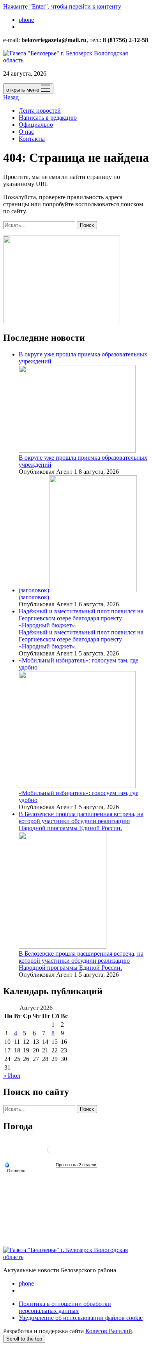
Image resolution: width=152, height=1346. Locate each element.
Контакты (32, 138)
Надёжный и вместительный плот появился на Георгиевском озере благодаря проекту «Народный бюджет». (81, 618)
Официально (36, 124)
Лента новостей (40, 110)
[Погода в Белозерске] (51, 1153)
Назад (11, 97)
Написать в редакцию (48, 117)
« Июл (11, 1075)
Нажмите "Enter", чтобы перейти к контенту (62, 6)
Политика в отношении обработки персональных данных (65, 1307)
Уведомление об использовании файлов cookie (81, 1317)
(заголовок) (34, 590)
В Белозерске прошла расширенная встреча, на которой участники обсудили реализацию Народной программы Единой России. (81, 960)
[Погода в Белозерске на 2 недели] (76, 1164)
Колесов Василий (108, 1331)
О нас (26, 131)
